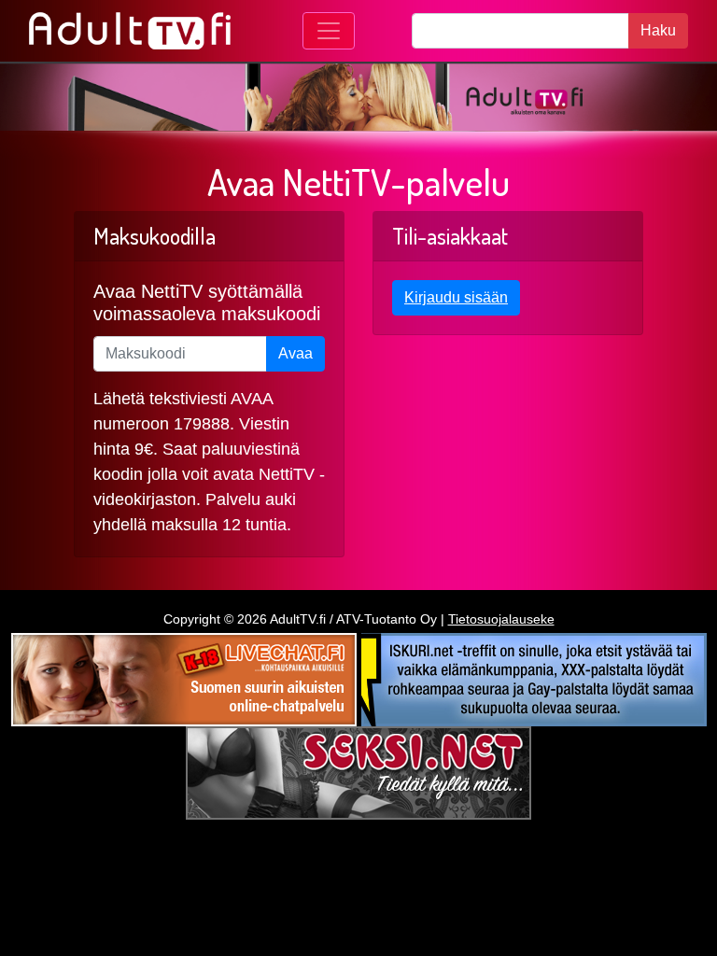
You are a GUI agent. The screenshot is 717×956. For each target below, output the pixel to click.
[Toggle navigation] (328, 30)
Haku (658, 30)
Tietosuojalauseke (501, 619)
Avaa (295, 353)
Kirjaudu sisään (456, 297)
